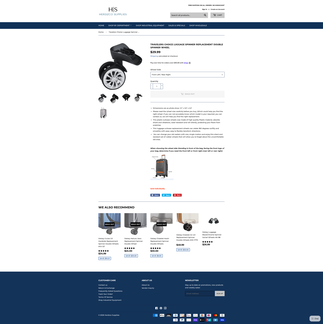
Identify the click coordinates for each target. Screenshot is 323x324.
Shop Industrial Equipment (150, 25)
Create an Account (218, 9)
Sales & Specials (176, 25)
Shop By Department (119, 25)
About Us (146, 285)
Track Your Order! (105, 294)
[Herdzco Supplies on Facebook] (156, 308)
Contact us (102, 285)
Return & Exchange (106, 288)
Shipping (154, 56)
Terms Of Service (105, 297)
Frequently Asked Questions (110, 291)
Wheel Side (155, 70)
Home (101, 25)
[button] (103, 251)
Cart (219, 15)
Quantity (154, 81)
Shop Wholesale (198, 25)
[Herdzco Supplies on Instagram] (165, 308)
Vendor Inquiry (148, 288)
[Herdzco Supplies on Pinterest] (161, 308)
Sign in (204, 9)
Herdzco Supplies (112, 315)
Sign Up (220, 294)
